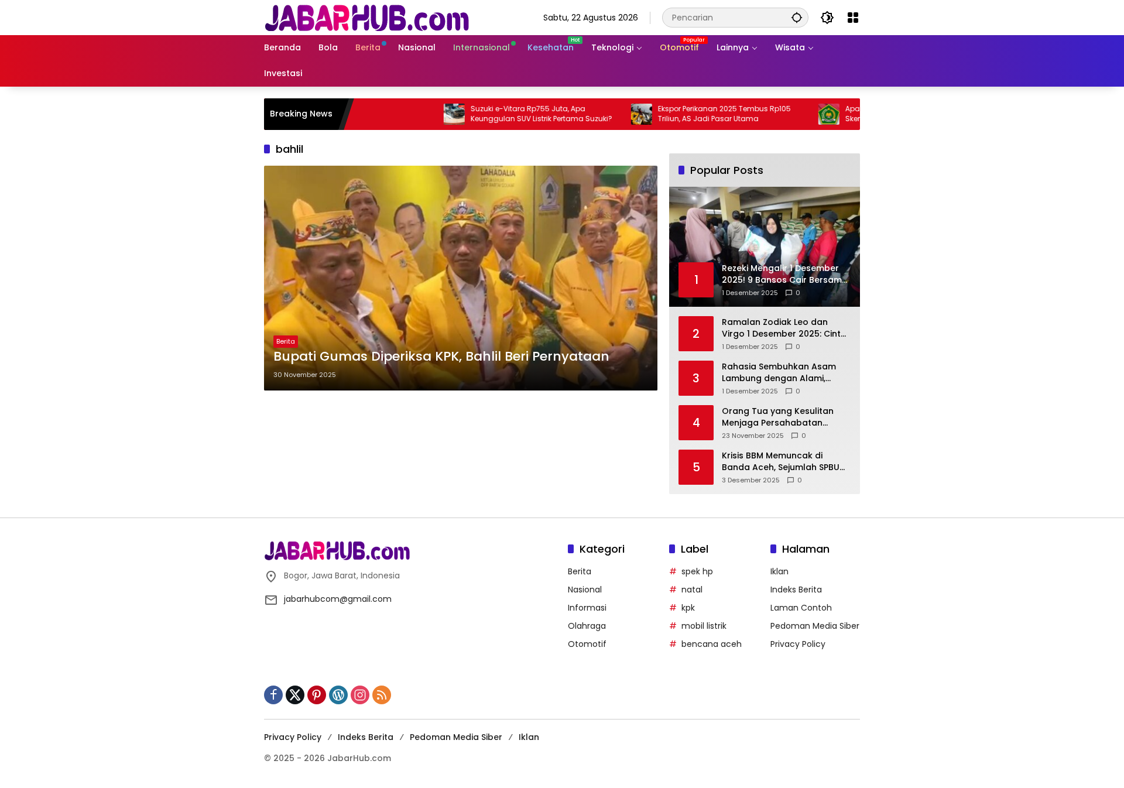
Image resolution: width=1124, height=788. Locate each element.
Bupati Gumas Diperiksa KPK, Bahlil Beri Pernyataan (441, 356)
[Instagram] (360, 695)
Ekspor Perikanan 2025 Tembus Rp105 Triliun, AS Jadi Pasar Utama (692, 114)
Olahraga (587, 626)
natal (691, 589)
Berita (285, 341)
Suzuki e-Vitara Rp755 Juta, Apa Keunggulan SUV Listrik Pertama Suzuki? (510, 114)
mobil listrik (704, 626)
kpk (688, 608)
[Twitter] (295, 695)
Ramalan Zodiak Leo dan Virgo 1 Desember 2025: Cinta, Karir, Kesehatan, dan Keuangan (785, 328)
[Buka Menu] (853, 18)
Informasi (587, 608)
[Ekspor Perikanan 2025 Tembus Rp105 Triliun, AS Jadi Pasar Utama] (610, 114)
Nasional (585, 589)
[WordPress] (338, 695)
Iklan (779, 571)
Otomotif (587, 644)
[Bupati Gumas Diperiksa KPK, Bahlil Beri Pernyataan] (460, 278)
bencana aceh (711, 644)
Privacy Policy (797, 644)
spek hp (697, 571)
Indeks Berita (796, 589)
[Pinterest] (316, 695)
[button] (796, 17)
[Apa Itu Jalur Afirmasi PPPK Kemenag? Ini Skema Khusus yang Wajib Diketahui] (797, 114)
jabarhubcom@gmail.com (338, 599)
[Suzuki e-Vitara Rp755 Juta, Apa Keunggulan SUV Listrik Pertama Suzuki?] (422, 114)
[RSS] (381, 695)
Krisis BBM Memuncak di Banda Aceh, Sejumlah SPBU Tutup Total (780, 461)
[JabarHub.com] (366, 17)
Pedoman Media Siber (814, 626)
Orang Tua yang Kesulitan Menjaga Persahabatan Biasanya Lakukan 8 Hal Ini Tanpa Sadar (778, 417)
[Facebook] (273, 695)
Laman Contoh (801, 608)
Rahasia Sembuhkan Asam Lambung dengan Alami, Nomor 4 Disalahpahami (779, 372)
